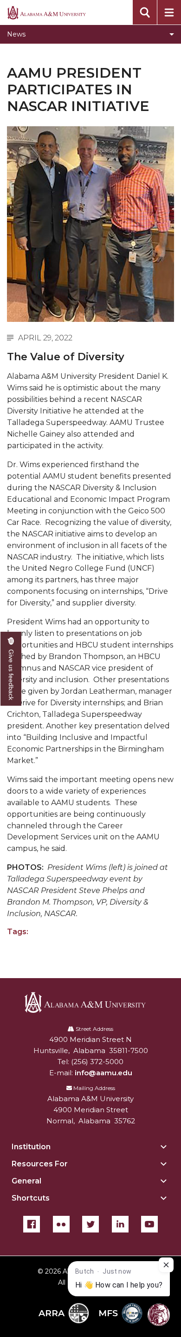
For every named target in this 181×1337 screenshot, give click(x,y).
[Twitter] (90, 1224)
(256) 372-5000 (97, 1061)
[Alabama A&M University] (91, 1002)
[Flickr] (61, 1224)
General (26, 1181)
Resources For (40, 1163)
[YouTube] (149, 1224)
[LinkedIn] (120, 1224)
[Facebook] (31, 1224)
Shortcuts (31, 1198)
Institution (31, 1146)
